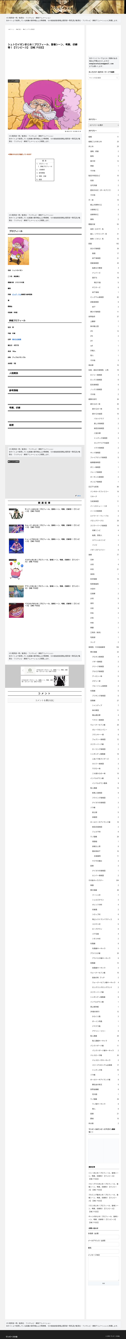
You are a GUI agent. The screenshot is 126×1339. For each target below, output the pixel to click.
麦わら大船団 (105, 414)
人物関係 (42, 169)
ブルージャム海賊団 (105, 686)
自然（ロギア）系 (104, 229)
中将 (104, 569)
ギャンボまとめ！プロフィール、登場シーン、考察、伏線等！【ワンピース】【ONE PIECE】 (103, 1219)
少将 (104, 598)
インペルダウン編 (104, 778)
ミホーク (104, 496)
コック (104, 642)
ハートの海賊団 (104, 511)
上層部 (104, 321)
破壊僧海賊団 (104, 462)
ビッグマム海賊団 (14, 461)
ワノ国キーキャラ (105, 1104)
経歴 (40, 179)
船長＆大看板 (105, 268)
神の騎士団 (104, 326)
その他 (104, 171)
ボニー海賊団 (104, 467)
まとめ (103, 146)
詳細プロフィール (46, 166)
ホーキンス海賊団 (104, 477)
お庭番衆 (106, 856)
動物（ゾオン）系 (104, 239)
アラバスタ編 (104, 953)
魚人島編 (104, 788)
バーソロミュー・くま (104, 506)
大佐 (104, 608)
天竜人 (104, 350)
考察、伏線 (42, 176)
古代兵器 (104, 185)
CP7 (104, 341)
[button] (117, 78)
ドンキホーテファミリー (104, 491)
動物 (104, 156)
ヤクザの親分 (105, 861)
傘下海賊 (105, 292)
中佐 (104, 613)
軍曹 (104, 627)
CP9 (104, 336)
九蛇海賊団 (104, 501)
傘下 (105, 307)
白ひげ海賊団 (104, 248)
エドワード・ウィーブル (104, 516)
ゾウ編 (104, 807)
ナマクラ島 (105, 1026)
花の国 (105, 1094)
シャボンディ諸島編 (104, 754)
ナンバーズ (105, 273)
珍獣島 (105, 909)
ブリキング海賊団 (105, 696)
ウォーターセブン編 (104, 725)
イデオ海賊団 (106, 448)
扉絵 (104, 1118)
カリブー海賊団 (105, 764)
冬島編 (104, 691)
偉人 (105, 1109)
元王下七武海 (103, 487)
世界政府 (103, 316)
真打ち (105, 278)
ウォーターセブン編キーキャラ (105, 982)
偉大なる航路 (16, 339)
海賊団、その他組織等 (103, 647)
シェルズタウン (105, 900)
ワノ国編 (104, 836)
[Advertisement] (45, 36)
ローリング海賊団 (105, 749)
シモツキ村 (105, 939)
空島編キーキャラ (105, 968)
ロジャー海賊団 (104, 375)
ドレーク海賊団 (104, 472)
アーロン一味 (105, 676)
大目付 (104, 589)
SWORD (104, 574)
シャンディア (105, 705)
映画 (104, 885)
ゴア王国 (105, 934)
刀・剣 (103, 200)
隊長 (105, 253)
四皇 (103, 243)
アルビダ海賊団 (105, 671)
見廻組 (105, 841)
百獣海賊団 (104, 263)
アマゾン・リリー (105, 1031)
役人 (104, 355)
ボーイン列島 (105, 1021)
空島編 (104, 700)
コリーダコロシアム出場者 (105, 1065)
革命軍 (103, 365)
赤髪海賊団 (104, 302)
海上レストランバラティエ (105, 919)
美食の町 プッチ (105, 977)
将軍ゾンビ (105, 530)
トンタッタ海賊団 (106, 438)
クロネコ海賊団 (105, 657)
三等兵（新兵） (104, 632)
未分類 (103, 1123)
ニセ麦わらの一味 (105, 773)
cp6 (104, 346)
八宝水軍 (106, 433)
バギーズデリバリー (104, 550)
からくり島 (105, 1016)
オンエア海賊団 (104, 482)
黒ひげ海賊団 (104, 312)
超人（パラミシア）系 (104, 234)
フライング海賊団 (105, 798)
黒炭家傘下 (105, 851)
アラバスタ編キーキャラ (105, 958)
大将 (104, 564)
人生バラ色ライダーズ (105, 759)
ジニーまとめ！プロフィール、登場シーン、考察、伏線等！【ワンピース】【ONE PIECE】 (103, 1176)
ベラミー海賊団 (105, 720)
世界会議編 (104, 1089)
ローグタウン (105, 929)
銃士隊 (105, 812)
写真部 (104, 637)
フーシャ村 (105, 895)
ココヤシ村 (105, 924)
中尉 (104, 623)
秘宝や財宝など (103, 175)
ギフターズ (105, 287)
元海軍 (104, 593)
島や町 (104, 161)
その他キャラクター (103, 880)
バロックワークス (104, 520)
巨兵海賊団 (104, 384)
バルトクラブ (106, 418)
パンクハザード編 (104, 1045)
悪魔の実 (103, 224)
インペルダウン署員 (105, 783)
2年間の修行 (104, 1011)
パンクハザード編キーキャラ (105, 1050)
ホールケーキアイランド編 (104, 822)
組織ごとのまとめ (103, 141)
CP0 (104, 331)
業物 (104, 219)
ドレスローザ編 (104, 1055)
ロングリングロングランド (105, 987)
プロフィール (43, 163)
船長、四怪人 (105, 535)
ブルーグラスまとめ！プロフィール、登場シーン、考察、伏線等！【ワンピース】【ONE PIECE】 (103, 1187)
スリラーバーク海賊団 (104, 525)
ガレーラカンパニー (105, 729)
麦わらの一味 (104, 404)
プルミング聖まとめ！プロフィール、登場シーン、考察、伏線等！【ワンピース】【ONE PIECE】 (103, 1198)
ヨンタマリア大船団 (106, 443)
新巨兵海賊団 (106, 428)
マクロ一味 (105, 768)
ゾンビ (105, 545)
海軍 (103, 555)
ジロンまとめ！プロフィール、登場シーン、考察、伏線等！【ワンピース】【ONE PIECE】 (103, 1208)
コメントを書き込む (44, 700)
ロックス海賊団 (104, 380)
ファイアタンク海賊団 (104, 457)
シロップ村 (105, 914)
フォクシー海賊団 (105, 739)
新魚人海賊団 (105, 793)
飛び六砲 (106, 282)
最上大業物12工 (104, 205)
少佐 (104, 618)
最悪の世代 (103, 399)
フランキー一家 (105, 734)
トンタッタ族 (105, 1070)
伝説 (104, 180)
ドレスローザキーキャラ (105, 1060)
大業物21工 (104, 209)
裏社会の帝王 (105, 1084)
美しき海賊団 (106, 423)
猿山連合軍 (105, 715)
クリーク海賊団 (105, 666)
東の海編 (104, 652)
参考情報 (42, 173)
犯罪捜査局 (104, 584)
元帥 (104, 559)
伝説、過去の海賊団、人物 (103, 370)
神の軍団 (105, 710)
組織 (103, 137)
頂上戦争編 (104, 1007)
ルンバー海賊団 (105, 875)
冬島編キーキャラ (105, 948)
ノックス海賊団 (104, 389)
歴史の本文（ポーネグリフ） (104, 190)
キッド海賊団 (104, 452)
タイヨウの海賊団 (105, 802)
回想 (104, 866)
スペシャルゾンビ (105, 540)
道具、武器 (104, 151)
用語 (104, 166)
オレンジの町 (105, 904)
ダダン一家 (105, 681)
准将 (104, 603)
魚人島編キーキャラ (105, 1041)
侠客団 (105, 817)
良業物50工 (104, 214)
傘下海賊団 (105, 258)
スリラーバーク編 (104, 744)
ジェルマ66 (105, 832)
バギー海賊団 (105, 661)
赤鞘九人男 (105, 846)
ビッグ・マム (16, 294)
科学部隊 (104, 579)
